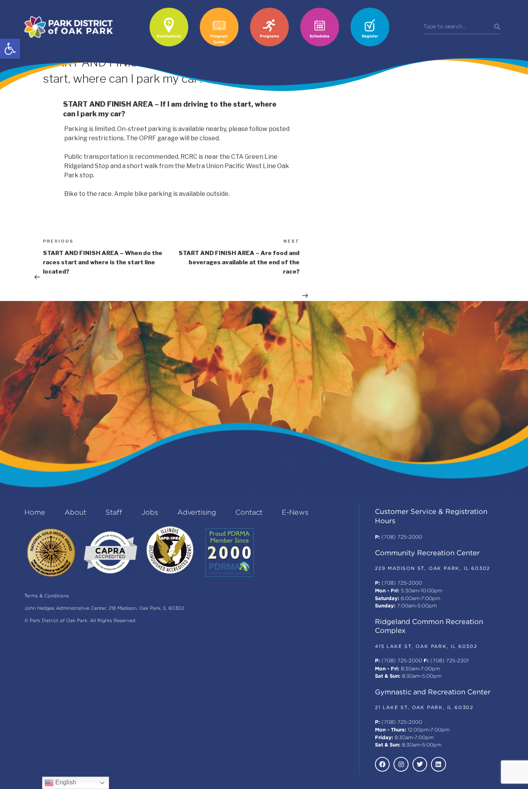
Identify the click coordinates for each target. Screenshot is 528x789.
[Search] (497, 27)
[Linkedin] (438, 764)
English (65, 782)
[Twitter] (419, 764)
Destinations (169, 36)
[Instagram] (400, 764)
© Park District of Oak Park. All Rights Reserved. (80, 621)
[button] (10, 49)
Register (370, 36)
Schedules (319, 36)
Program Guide (219, 39)
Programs (269, 36)
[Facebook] (382, 764)
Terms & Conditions (46, 596)
